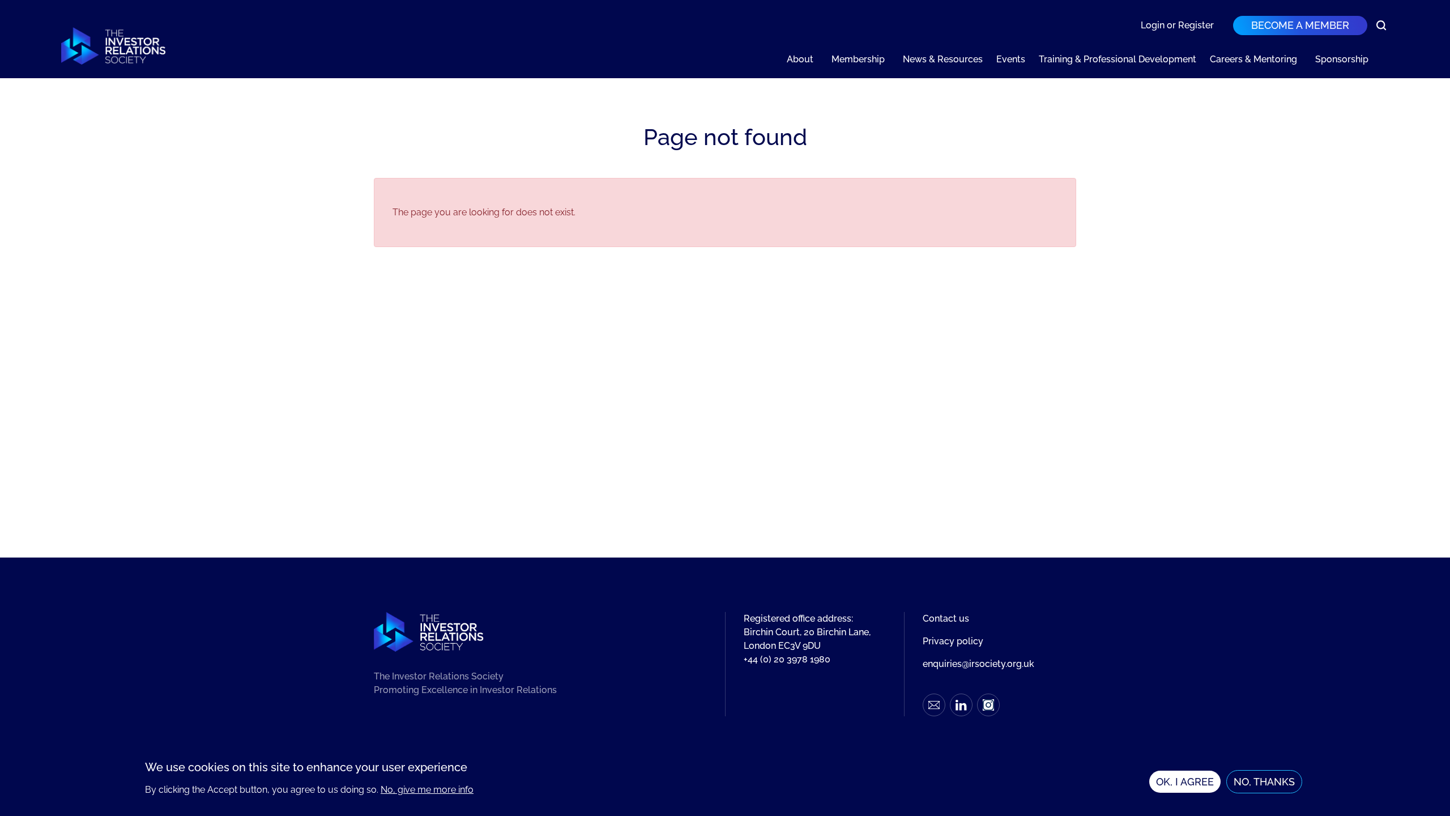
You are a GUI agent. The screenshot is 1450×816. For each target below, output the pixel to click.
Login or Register (1177, 25)
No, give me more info (427, 789)
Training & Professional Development (1117, 59)
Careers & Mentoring (1253, 59)
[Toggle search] (1381, 25)
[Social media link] (934, 705)
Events (1010, 59)
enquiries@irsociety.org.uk (978, 663)
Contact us (946, 618)
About (800, 59)
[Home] (113, 46)
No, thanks (1264, 782)
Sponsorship (1341, 59)
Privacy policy (953, 641)
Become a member (1300, 25)
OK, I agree (1185, 782)
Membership (858, 59)
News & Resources (943, 59)
